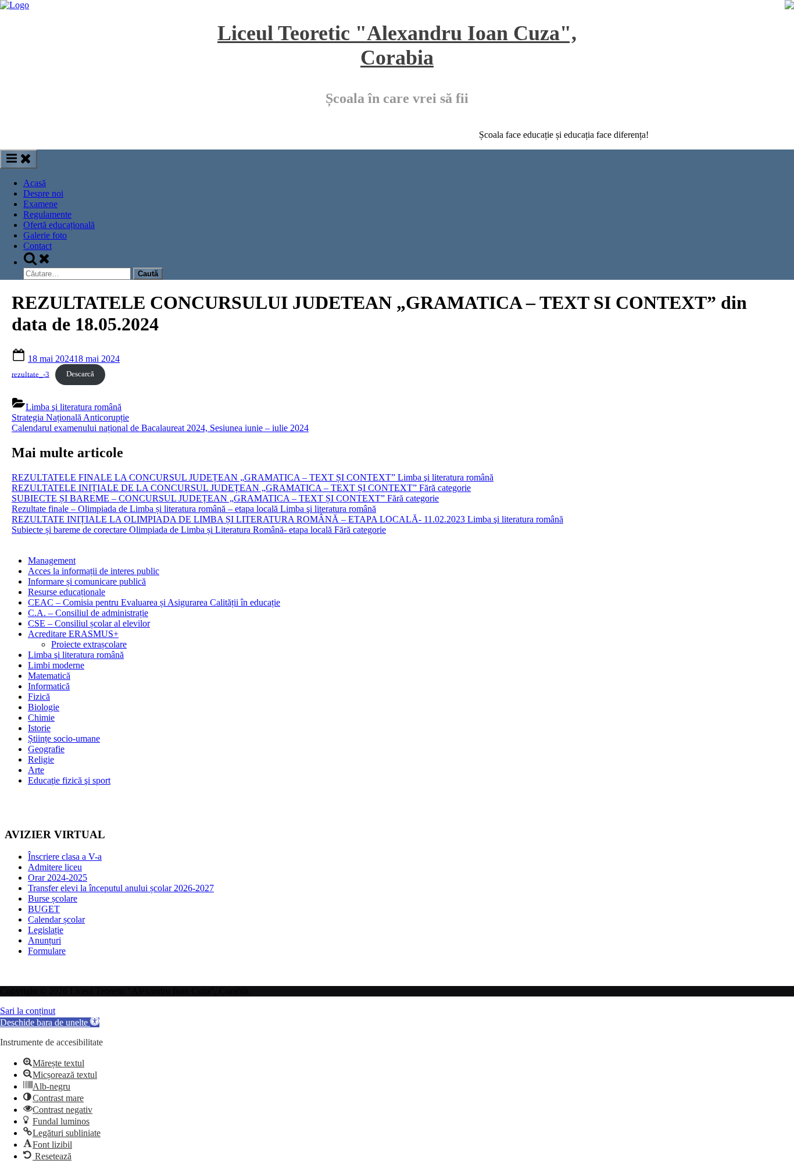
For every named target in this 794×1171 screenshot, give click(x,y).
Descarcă (80, 374)
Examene (40, 204)
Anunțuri (44, 940)
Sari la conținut (27, 1011)
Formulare (47, 951)
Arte (36, 770)
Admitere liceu (55, 867)
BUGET (44, 909)
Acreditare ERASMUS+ (73, 634)
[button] (49, 1022)
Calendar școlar (56, 919)
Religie (41, 759)
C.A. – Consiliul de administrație (88, 613)
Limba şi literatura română (73, 407)
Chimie (41, 717)
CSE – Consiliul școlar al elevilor (89, 623)
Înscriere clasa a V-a (65, 857)
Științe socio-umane (64, 738)
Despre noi (43, 193)
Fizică (39, 697)
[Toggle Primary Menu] (18, 159)
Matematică (49, 676)
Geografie (46, 749)
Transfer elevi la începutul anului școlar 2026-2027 (121, 888)
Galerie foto (45, 235)
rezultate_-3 (30, 374)
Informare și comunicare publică (87, 581)
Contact (37, 246)
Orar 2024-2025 (57, 877)
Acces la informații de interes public (93, 571)
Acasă (34, 183)
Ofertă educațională (59, 225)
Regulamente (47, 214)
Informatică (49, 686)
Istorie (39, 728)
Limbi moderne (56, 665)
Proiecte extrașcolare (89, 644)
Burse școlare (52, 898)
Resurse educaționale (66, 592)
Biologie (43, 707)
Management (52, 560)
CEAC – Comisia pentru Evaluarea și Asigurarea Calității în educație (154, 602)
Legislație (45, 930)
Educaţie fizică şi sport (69, 780)
